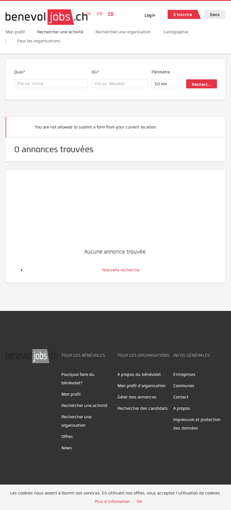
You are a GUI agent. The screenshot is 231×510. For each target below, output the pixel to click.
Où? (95, 72)
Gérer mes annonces (137, 397)
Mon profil (15, 31)
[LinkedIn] (37, 381)
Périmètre (161, 72)
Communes (183, 385)
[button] (212, 124)
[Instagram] (48, 381)
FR (111, 13)
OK (139, 501)
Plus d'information (112, 501)
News (66, 447)
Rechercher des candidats (142, 408)
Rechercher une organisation (123, 31)
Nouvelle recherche (121, 270)
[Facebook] (11, 381)
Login (150, 15)
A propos (181, 408)
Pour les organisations (38, 40)
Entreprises (184, 374)
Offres (67, 436)
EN (100, 13)
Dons (215, 15)
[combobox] (51, 83)
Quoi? (19, 72)
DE (88, 13)
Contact (180, 397)
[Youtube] (24, 381)
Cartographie (175, 31)
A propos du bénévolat (139, 374)
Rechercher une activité (60, 31)
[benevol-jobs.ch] (46, 17)
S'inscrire (182, 15)
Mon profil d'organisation (141, 385)
